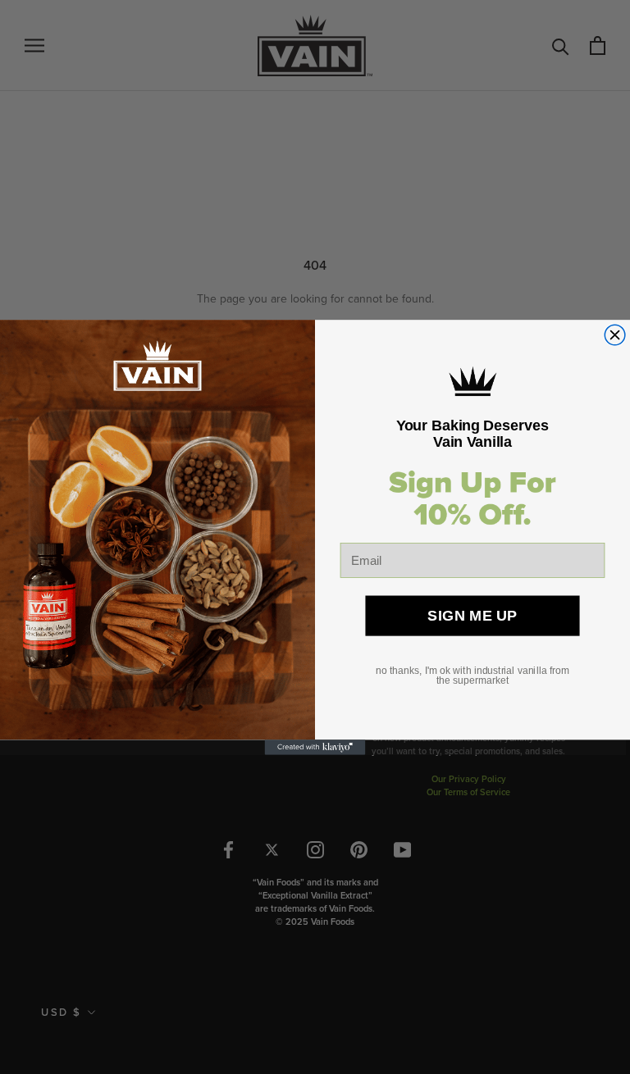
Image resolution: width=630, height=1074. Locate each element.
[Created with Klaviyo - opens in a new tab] (315, 747)
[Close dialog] (615, 335)
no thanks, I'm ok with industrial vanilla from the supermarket (472, 675)
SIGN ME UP (472, 615)
